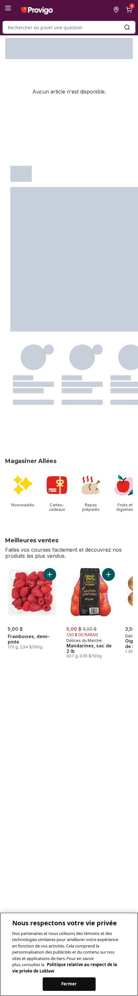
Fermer (69, 984)
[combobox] (69, 27)
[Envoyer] (127, 27)
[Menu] (8, 8)
